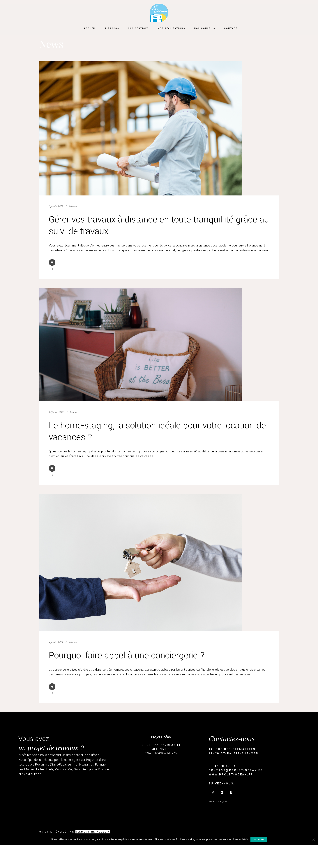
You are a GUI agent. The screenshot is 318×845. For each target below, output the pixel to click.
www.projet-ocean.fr (231, 775)
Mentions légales (218, 801)
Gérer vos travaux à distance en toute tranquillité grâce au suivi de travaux (159, 225)
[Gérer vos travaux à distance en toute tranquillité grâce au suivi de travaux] (140, 128)
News (74, 206)
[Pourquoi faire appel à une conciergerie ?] (140, 562)
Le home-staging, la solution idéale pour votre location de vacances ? (157, 431)
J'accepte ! (258, 839)
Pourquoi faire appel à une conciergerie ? (127, 655)
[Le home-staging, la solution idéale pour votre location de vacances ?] (140, 344)
